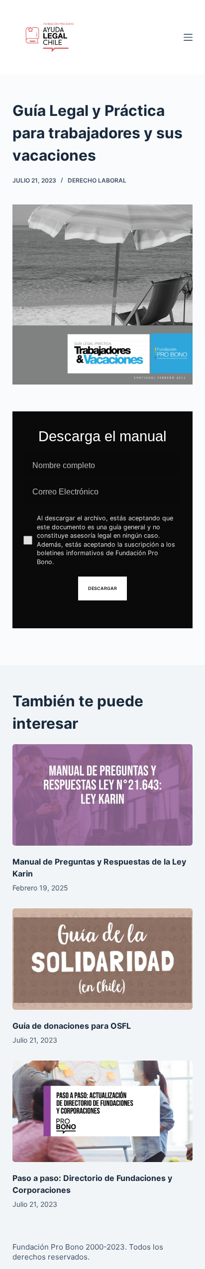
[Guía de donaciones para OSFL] (102, 959)
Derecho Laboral (97, 180)
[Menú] (188, 37)
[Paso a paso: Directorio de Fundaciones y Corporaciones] (102, 1111)
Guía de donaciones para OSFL (71, 1026)
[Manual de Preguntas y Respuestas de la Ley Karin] (102, 795)
